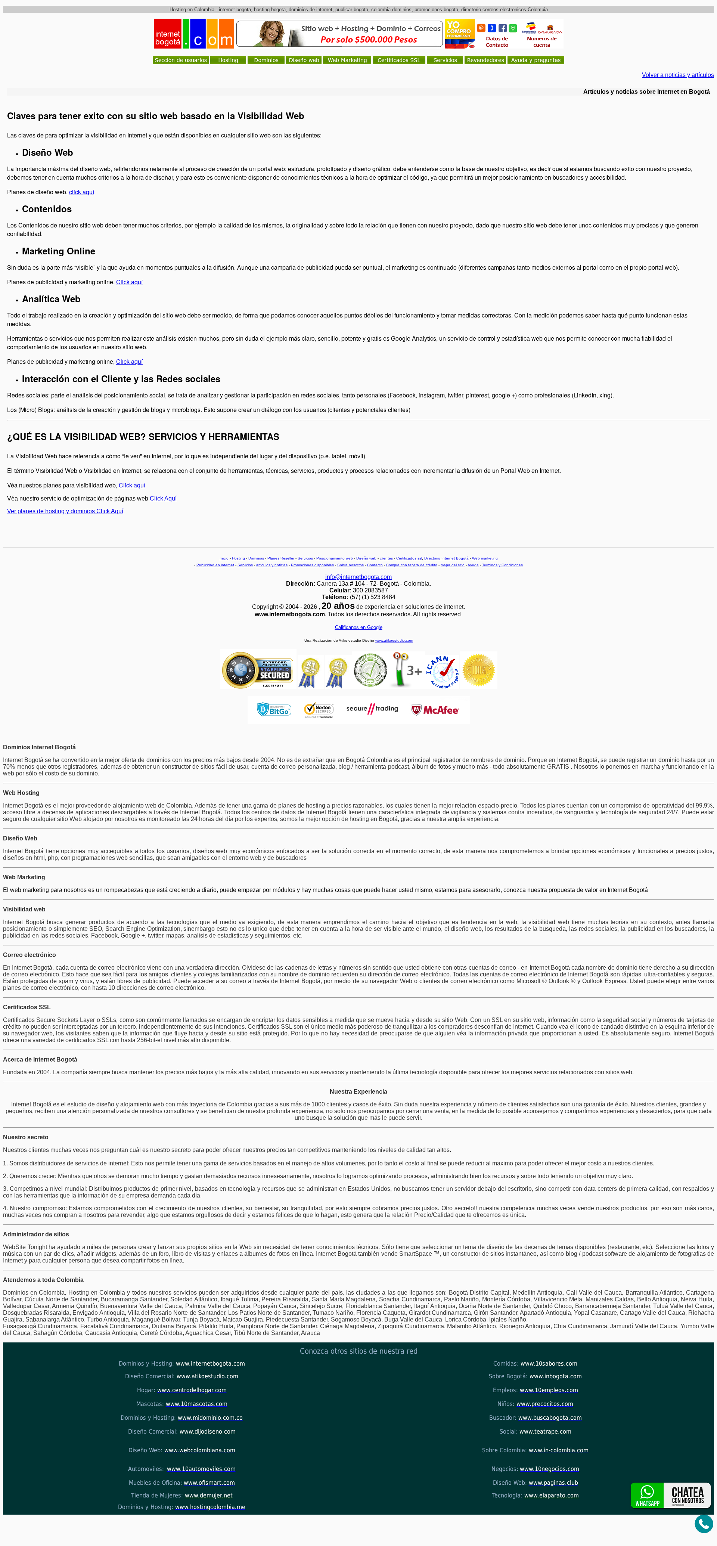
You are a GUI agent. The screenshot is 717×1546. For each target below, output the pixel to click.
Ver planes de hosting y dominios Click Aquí (65, 511)
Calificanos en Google (358, 627)
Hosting (238, 558)
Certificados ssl (409, 558)
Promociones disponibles (312, 565)
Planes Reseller (280, 558)
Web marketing (485, 558)
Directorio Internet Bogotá (446, 558)
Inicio (224, 558)
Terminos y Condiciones (502, 565)
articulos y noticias (272, 565)
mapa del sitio (453, 565)
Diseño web (366, 558)
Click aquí (129, 282)
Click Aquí (163, 498)
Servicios (305, 558)
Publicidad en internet (215, 565)
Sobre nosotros (350, 565)
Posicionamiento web (334, 558)
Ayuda (473, 565)
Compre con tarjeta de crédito (411, 565)
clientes (386, 558)
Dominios (256, 558)
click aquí (81, 192)
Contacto (375, 565)
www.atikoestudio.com (394, 640)
